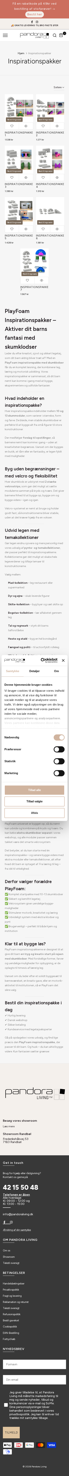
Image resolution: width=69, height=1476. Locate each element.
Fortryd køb (9, 1339)
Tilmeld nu (50, 1456)
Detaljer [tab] (34, 671)
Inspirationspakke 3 (19, 185)
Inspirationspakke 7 (34, 288)
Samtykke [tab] (12, 671)
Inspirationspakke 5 (19, 237)
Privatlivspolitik (11, 1289)
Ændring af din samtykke (17, 1230)
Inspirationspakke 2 (50, 134)
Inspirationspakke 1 (19, 134)
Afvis (34, 812)
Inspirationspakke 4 (50, 185)
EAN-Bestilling (11, 1333)
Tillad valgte (34, 801)
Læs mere (9, 1126)
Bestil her (34, 14)
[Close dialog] (64, 1418)
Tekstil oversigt (11, 1263)
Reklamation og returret (16, 1302)
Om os (6, 1250)
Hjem (21, 53)
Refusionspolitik (11, 1314)
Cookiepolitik (10, 1326)
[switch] (59, 749)
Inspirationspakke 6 (50, 237)
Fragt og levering (12, 1295)
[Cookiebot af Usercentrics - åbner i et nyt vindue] (43, 660)
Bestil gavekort (11, 1320)
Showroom (9, 1256)
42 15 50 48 (20, 1187)
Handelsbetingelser (13, 1283)
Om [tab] (56, 671)
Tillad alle (34, 790)
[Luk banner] (63, 660)
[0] (61, 35)
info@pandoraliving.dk (18, 1214)
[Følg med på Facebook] (32, 21)
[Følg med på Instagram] (37, 21)
